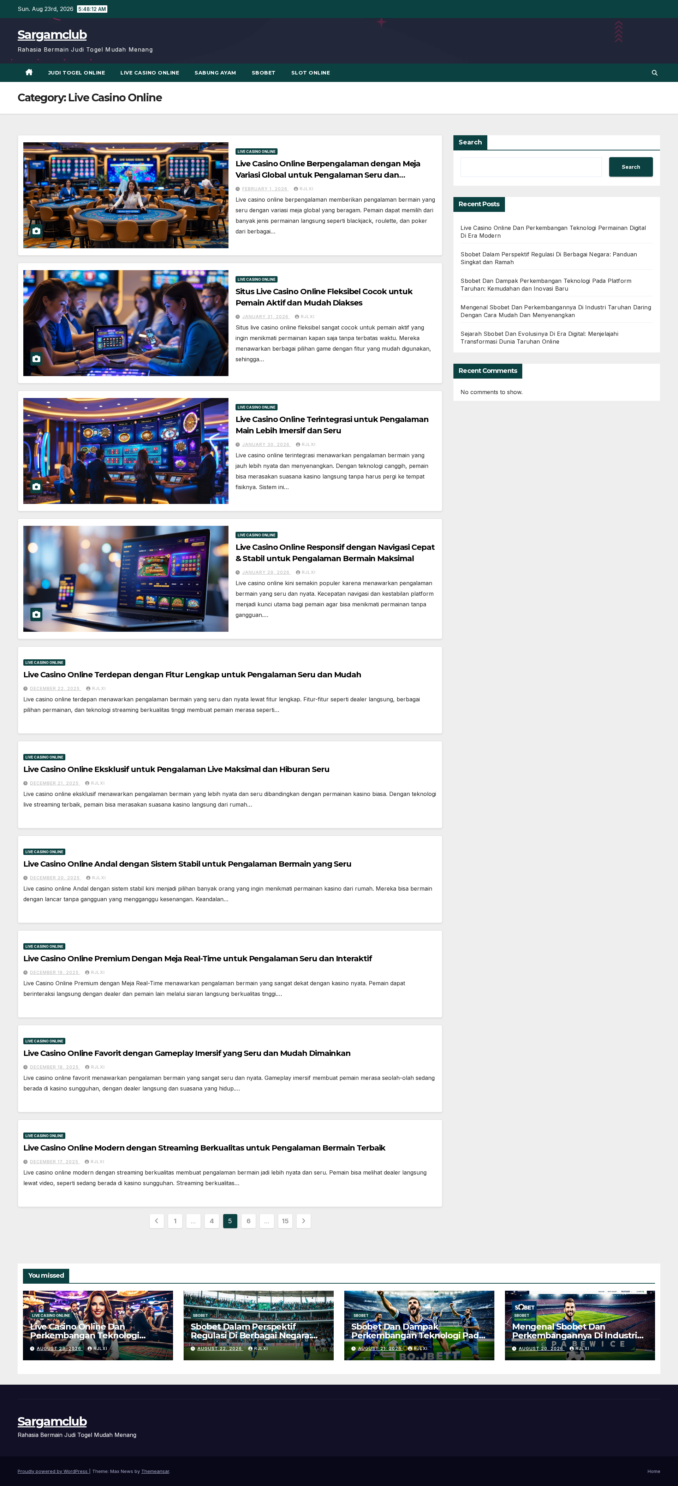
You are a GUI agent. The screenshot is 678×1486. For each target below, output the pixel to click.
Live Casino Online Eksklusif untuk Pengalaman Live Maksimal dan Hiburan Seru (176, 769)
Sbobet (264, 73)
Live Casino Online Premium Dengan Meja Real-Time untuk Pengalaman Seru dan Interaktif (197, 958)
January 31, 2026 (266, 316)
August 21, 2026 (380, 1348)
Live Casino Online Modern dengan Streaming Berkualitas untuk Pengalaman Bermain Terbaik (204, 1148)
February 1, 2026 (265, 188)
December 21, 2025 (55, 783)
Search (470, 142)
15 (285, 1221)
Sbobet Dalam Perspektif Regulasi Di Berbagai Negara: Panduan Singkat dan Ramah (251, 1335)
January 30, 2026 (266, 444)
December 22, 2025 (55, 688)
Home (654, 1471)
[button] (655, 72)
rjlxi (307, 188)
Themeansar (155, 1471)
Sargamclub (52, 34)
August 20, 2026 (542, 1348)
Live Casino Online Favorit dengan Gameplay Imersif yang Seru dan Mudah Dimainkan (187, 1053)
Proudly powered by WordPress (53, 1471)
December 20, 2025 (55, 877)
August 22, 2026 (220, 1348)
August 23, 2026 (60, 1348)
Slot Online (310, 73)
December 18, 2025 (55, 1067)
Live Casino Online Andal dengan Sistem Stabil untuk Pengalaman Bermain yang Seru (187, 864)
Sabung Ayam (215, 73)
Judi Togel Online (76, 73)
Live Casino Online (149, 73)
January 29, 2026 (266, 572)
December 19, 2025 (55, 972)
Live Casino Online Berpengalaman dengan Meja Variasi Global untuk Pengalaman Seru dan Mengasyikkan (328, 175)
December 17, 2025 (55, 1161)
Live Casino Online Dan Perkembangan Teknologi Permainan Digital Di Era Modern (98, 1335)
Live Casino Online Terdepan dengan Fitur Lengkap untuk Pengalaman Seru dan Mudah (192, 674)
